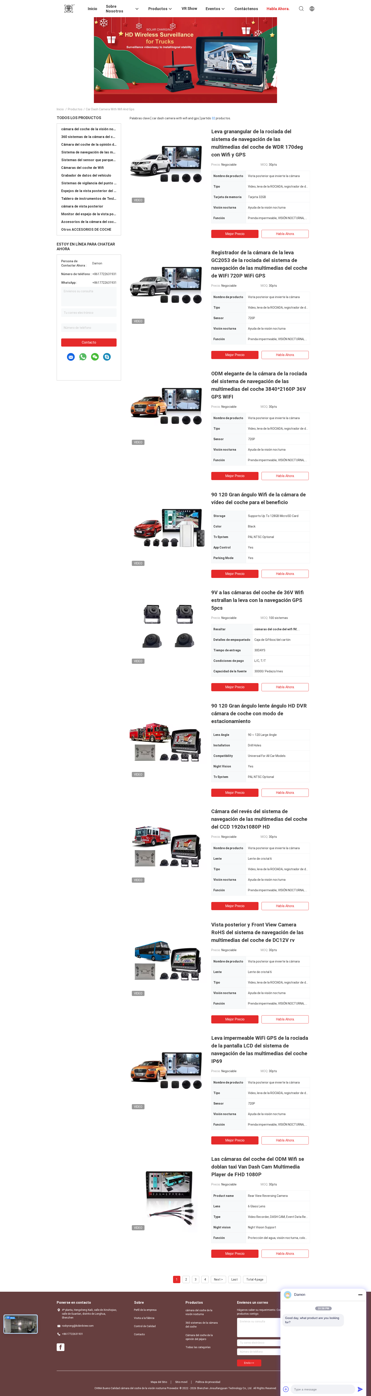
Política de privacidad (208, 1382)
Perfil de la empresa (145, 1309)
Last (234, 1279)
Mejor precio (235, 234)
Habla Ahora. (285, 234)
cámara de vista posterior (82, 206)
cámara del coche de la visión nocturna (89, 129)
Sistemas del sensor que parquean (89, 160)
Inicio (60, 109)
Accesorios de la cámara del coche (89, 222)
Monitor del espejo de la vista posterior (89, 214)
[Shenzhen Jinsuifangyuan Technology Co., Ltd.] (69, 8)
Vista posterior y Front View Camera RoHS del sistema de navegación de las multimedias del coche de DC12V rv (257, 932)
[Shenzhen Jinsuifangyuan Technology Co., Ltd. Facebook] (60, 1347)
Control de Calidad (145, 1326)
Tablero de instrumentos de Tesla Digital (89, 199)
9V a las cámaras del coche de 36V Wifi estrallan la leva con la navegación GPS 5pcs (257, 600)
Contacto (89, 342)
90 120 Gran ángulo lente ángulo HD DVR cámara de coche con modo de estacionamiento (259, 713)
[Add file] (286, 1389)
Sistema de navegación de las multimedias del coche (89, 152)
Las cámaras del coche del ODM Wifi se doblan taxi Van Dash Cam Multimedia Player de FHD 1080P (257, 1167)
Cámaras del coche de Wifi (82, 168)
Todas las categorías (198, 1347)
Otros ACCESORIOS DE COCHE (86, 229)
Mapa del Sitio (159, 1382)
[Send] (360, 1389)
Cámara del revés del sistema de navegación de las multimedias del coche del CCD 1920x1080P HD (259, 819)
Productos (75, 109)
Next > (218, 1279)
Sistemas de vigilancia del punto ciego (89, 183)
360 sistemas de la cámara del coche (89, 137)
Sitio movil (181, 1382)
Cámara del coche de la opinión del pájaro (89, 144)
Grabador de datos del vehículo (86, 175)
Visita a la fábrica (144, 1318)
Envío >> (249, 1362)
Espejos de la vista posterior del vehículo (89, 191)
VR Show (189, 8)
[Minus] (360, 1294)
